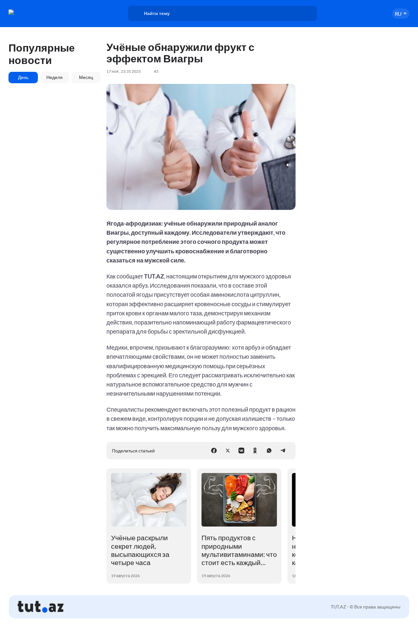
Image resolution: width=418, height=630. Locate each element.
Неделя (54, 77)
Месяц (86, 77)
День (23, 77)
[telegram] (283, 450)
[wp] (269, 450)
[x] (227, 450)
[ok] (255, 450)
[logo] (30, 12)
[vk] (241, 450)
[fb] (214, 450)
